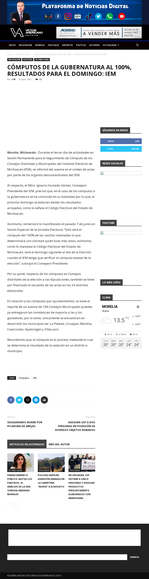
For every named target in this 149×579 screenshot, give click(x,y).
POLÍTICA (81, 45)
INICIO (12, 45)
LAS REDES (94, 45)
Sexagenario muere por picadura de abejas (24, 424)
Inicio (10, 54)
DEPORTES (67, 45)
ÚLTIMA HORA (42, 59)
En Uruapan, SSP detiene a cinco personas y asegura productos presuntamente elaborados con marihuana (82, 486)
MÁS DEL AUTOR (59, 444)
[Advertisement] (51, 140)
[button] (137, 45)
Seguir (135, 148)
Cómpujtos (23, 377)
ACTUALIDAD (109, 45)
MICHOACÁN (25, 45)
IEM (35, 377)
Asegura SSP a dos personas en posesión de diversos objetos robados (75, 426)
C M (13, 79)
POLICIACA (53, 45)
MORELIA (40, 45)
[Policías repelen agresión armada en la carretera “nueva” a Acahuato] (51, 462)
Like (137, 141)
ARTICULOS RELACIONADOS (26, 444)
